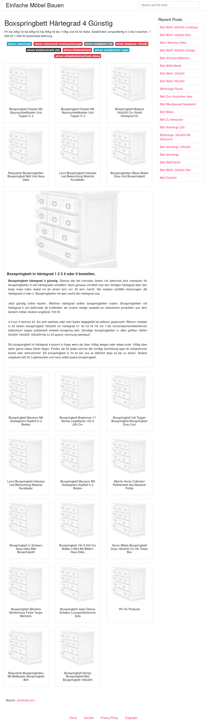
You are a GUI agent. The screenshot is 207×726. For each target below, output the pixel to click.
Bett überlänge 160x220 (175, 147)
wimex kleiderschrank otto (43, 50)
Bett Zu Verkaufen (171, 119)
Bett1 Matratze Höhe (173, 42)
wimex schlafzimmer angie (111, 50)
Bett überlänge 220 (172, 127)
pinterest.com (26, 700)
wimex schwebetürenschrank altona (77, 56)
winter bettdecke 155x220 (131, 44)
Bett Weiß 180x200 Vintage (177, 50)
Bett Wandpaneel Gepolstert (178, 104)
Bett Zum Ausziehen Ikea (176, 96)
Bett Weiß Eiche (170, 162)
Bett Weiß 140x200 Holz (175, 35)
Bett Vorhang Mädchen (174, 58)
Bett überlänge (169, 154)
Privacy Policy (109, 718)
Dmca (73, 718)
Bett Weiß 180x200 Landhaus (179, 27)
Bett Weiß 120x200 (172, 73)
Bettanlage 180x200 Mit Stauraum (175, 137)
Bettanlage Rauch (171, 89)
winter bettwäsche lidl (98, 44)
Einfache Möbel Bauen (35, 4)
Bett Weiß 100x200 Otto (175, 170)
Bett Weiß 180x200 (172, 81)
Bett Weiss (167, 112)
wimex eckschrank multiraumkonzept (58, 44)
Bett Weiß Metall (170, 66)
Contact (89, 718)
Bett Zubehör (168, 178)
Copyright (131, 718)
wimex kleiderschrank (77, 50)
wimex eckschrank (19, 44)
